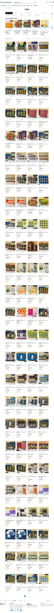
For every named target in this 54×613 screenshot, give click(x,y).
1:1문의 (31, 606)
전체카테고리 (4, 5)
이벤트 (32, 5)
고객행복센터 (52, 5)
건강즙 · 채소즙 (29, 15)
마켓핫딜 (14, 5)
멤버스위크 (10, 5)
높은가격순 (45, 38)
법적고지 (25, 600)
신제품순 (39, 38)
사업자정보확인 (24, 605)
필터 (48, 38)
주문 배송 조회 (28, 606)
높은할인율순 (36, 38)
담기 (10, 52)
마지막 (31, 596)
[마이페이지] (50, 2)
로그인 (49, 5)
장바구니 (52, 14)
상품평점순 (33, 38)
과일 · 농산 (14, 15)
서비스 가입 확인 (51, 605)
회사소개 (1, 600)
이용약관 (9, 600)
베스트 (21, 5)
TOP (52, 28)
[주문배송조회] (47, 2)
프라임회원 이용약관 (20, 600)
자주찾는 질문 (34, 606)
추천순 (28, 38)
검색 (35, 2)
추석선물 (24, 5)
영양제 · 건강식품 (37, 15)
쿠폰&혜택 (28, 5)
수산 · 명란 (7, 15)
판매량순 (30, 38)
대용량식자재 (36, 5)
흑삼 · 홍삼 (21, 15)
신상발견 (17, 5)
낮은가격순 (42, 38)
